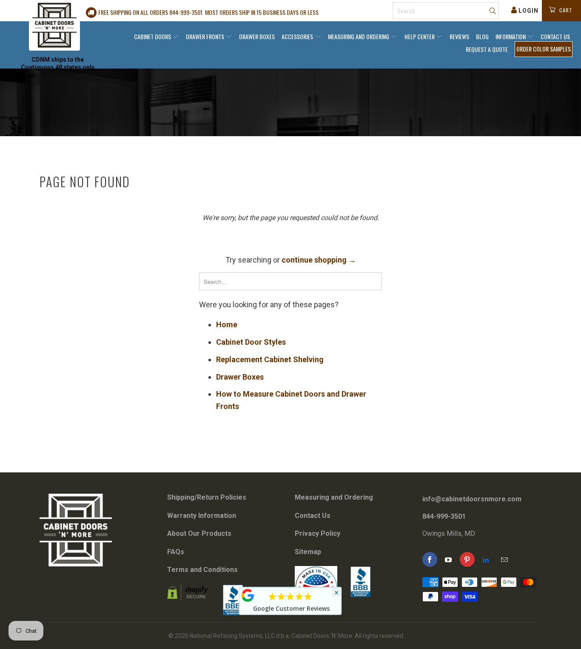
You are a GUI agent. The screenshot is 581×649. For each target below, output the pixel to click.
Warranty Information (201, 516)
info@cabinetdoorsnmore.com (471, 499)
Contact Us (555, 36)
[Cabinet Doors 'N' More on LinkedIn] (485, 559)
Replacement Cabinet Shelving (270, 359)
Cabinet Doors (153, 36)
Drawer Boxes (257, 36)
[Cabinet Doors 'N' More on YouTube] (448, 559)
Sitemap (308, 552)
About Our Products (199, 533)
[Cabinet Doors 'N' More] (54, 25)
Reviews (459, 36)
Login (528, 10)
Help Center (420, 36)
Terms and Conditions (202, 570)
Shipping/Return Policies (206, 497)
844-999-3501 (444, 516)
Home (226, 324)
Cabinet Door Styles (251, 341)
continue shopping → (319, 259)
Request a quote (487, 49)
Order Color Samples (543, 48)
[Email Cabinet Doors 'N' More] (504, 559)
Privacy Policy (317, 533)
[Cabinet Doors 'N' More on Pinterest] (467, 559)
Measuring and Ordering (359, 36)
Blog (482, 36)
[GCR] (248, 595)
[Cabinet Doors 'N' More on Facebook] (429, 559)
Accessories (298, 36)
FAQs (175, 552)
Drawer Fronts (205, 36)
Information (511, 36)
